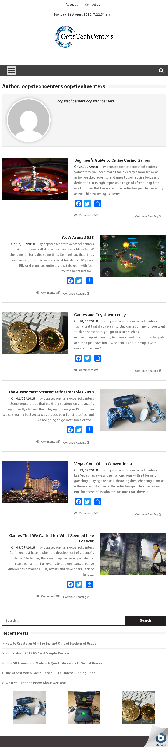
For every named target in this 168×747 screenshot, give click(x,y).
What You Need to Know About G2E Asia (35, 683)
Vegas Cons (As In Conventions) (103, 463)
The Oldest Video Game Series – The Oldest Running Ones (50, 673)
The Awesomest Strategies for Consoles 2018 (51, 392)
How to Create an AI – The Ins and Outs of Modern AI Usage (50, 643)
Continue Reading (147, 216)
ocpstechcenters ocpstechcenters (85, 101)
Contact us (92, 5)
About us (72, 5)
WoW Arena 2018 (78, 237)
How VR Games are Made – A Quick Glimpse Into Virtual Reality (54, 663)
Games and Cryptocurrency (100, 314)
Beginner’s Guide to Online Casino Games (112, 160)
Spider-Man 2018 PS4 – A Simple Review (37, 653)
